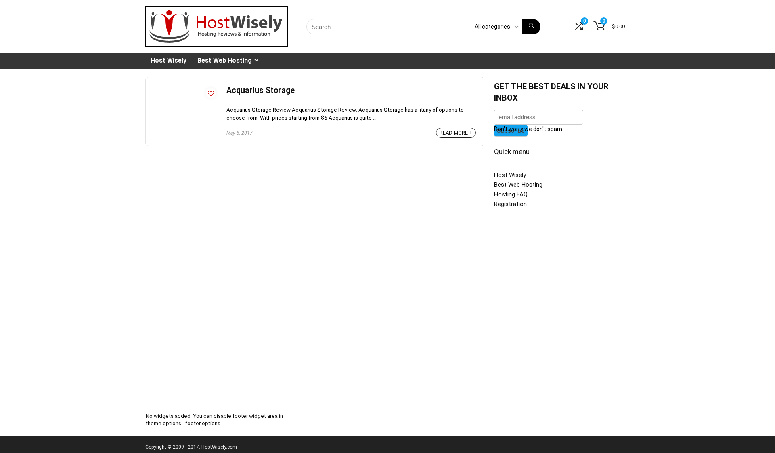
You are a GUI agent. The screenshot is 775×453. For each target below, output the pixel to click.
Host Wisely (168, 60)
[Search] (531, 26)
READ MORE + (456, 133)
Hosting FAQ (511, 194)
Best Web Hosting (224, 60)
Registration (510, 204)
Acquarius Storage (260, 90)
